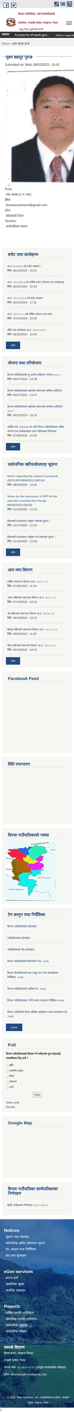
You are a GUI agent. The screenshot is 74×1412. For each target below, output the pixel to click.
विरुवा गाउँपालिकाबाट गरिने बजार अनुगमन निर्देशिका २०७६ (35, 1000)
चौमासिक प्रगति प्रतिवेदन (21, 1319)
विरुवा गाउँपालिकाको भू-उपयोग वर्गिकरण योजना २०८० (33, 374)
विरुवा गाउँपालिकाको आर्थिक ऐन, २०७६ (26, 988)
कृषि (11, 1065)
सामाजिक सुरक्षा (15, 1284)
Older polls (12, 1102)
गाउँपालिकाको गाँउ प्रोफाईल (20, 949)
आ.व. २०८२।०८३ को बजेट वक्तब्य (25, 298)
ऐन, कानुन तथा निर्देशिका (21, 1249)
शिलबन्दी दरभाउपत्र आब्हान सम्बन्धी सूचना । (29, 521)
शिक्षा (11, 1076)
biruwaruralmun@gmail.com (29, 1374)
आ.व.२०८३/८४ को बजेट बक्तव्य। (24, 266)
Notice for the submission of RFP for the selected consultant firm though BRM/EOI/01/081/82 (32, 501)
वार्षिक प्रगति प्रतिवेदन (20, 1313)
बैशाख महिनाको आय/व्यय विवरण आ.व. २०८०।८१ (32, 629)
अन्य (13, 345)
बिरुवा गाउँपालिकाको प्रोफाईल (22, 926)
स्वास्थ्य (13, 1081)
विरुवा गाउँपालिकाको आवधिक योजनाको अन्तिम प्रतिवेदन (34, 390)
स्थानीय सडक (16, 1070)
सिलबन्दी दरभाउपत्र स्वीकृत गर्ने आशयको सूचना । (31, 536)
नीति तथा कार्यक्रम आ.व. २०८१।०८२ (26, 330)
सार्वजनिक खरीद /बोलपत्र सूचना (25, 1243)
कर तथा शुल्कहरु (16, 1255)
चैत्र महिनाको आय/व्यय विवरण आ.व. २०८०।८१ (31, 645)
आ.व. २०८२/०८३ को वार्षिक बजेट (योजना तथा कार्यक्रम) (35, 282)
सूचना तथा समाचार (17, 1237)
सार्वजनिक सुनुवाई (16, 1325)
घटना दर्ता (12, 1278)
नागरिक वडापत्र (15, 1290)
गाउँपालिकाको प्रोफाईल (18, 937)
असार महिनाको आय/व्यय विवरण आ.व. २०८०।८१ (31, 597)
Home (5, 43)
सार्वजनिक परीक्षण (16, 1331)
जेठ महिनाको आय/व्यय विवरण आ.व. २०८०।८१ (30, 613)
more (14, 1027)
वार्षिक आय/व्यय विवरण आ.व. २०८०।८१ (27, 581)
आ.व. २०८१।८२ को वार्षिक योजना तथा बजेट (29, 314)
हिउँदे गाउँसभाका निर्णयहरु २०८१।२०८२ (27, 1205)
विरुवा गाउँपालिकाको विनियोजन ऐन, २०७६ (28, 961)
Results (10, 1106)
